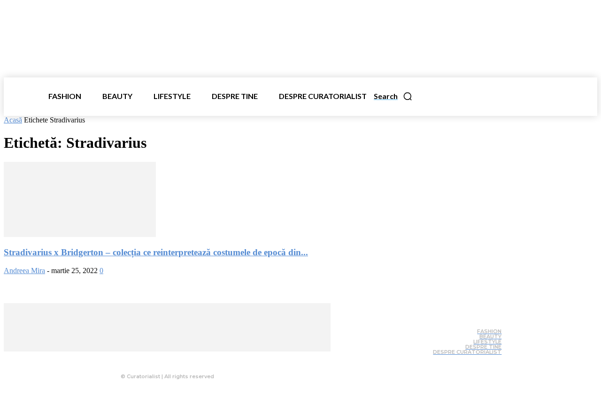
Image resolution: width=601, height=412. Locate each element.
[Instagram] (164, 358)
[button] (393, 96)
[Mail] (183, 358)
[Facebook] (145, 358)
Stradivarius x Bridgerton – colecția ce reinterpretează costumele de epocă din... (156, 252)
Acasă (13, 120)
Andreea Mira (24, 271)
